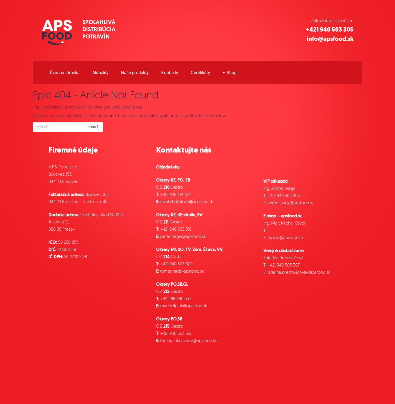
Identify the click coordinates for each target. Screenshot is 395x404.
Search (93, 127)
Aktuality (100, 72)
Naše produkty (135, 72)
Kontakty (169, 72)
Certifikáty (200, 72)
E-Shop (230, 72)
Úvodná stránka (65, 72)
